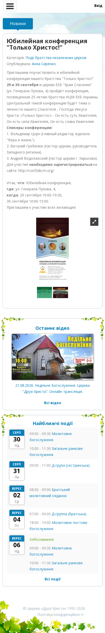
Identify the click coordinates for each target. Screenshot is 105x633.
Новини (18, 23)
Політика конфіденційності (60, 614)
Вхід (98, 5)
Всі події (53, 579)
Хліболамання (42, 539)
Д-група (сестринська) (71, 465)
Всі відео (52, 402)
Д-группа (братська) (69, 513)
